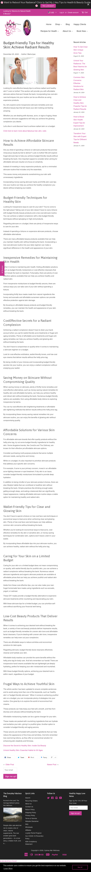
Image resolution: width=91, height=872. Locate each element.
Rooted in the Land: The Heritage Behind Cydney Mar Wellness (11, 803)
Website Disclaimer (32, 821)
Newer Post (51, 764)
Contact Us (29, 806)
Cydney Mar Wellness (51, 850)
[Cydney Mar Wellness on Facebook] (52, 798)
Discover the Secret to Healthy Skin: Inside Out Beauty (24, 745)
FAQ (26, 824)
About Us (67, 30)
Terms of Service (31, 818)
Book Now (81, 30)
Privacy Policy (30, 815)
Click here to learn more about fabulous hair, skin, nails (24, 131)
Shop (57, 24)
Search (27, 798)
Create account (73, 12)
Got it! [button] (80, 867)
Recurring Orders (31, 801)
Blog (68, 24)
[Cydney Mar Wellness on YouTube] (60, 798)
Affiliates (28, 830)
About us (28, 803)
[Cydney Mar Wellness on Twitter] (48, 798)
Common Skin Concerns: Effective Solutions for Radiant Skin (79, 83)
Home (48, 24)
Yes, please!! (48, 6)
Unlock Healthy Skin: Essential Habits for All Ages (23, 750)
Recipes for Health (49, 30)
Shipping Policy (30, 812)
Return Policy (30, 809)
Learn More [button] (8, 868)
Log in (62, 12)
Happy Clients (80, 24)
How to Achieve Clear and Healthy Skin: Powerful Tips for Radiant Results (80, 103)
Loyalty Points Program (33, 833)
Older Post (10, 764)
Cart (86, 12)
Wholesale (29, 827)
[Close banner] (88, 4)
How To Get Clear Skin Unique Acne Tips (80, 50)
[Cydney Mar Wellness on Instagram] (56, 798)
